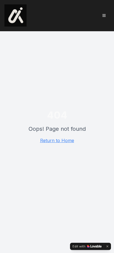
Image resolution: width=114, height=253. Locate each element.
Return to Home (57, 140)
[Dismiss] (107, 246)
